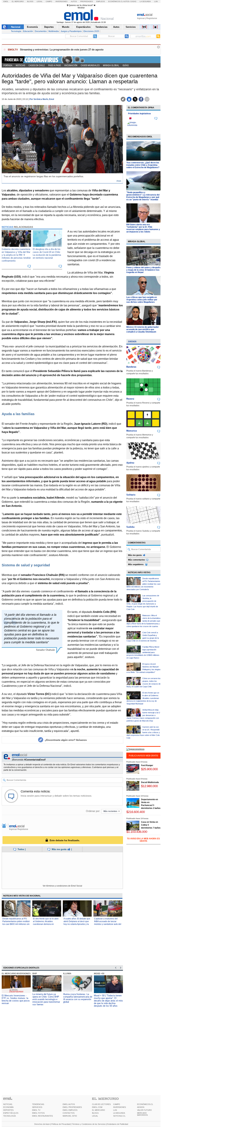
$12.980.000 (149, 786)
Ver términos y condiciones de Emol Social (62, 886)
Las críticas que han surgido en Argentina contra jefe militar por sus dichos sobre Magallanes (141, 299)
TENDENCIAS (38, 1104)
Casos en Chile (37, 65)
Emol (5, 1)
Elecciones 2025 (91, 31)
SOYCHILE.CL (119, 1116)
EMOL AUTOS (69, 1104)
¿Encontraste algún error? (66, 740)
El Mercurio (18, 1)
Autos (74, 1)
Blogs (30, 1)
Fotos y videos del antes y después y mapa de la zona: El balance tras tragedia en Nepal (143, 269)
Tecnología (16, 31)
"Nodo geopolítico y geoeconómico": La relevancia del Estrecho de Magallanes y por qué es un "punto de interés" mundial (142, 196)
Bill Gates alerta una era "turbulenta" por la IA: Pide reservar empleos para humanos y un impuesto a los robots (143, 228)
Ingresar (141, 18)
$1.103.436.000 (136, 831)
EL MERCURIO (98, 1110)
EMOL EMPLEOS (70, 1110)
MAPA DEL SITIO (70, 1116)
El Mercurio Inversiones (16, 973)
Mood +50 (99, 973)
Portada (7, 65)
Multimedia (53, 31)
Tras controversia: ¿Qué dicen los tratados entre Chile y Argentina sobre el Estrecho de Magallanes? (142, 165)
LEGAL (95, 1116)
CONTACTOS (68, 1113)
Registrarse (151, 18)
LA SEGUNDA (119, 1113)
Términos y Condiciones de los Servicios (89, 1124)
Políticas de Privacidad (60, 1124)
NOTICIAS (7, 1104)
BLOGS (95, 1113)
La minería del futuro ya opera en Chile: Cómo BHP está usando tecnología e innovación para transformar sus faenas (46, 999)
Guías (126, 65)
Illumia (67, 973)
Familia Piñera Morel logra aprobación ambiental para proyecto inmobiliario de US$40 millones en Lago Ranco (143, 652)
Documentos (41, 31)
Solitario (130, 494)
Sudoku (130, 527)
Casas (133, 1)
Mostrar (81, 7)
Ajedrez (130, 462)
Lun (156, 1)
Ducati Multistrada (150, 782)
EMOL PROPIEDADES (72, 1107)
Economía (32, 27)
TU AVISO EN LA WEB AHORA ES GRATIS (143, 839)
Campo (49, 1)
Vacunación (70, 65)
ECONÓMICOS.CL (145, 1104)
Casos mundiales (90, 65)
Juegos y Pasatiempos (71, 31)
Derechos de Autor (42, 1124)
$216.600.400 (135, 812)
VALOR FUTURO (144, 1110)
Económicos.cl (115, 1)
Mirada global (111, 65)
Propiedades (86, 1)
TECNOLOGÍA (9, 1116)
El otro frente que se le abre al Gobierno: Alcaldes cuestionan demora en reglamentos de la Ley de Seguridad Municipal (46, 924)
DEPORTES (8, 1110)
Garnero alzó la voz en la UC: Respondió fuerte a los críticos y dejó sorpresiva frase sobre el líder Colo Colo (143, 732)
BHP (34, 973)
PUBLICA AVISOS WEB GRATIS (143, 755)
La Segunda (145, 1)
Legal (40, 1)
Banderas (131, 367)
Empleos (100, 1)
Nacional (15, 27)
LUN (115, 1110)
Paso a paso (54, 65)
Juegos (132, 341)
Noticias (20, 65)
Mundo (65, 27)
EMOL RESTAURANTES (42, 1116)
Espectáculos (83, 27)
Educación (28, 31)
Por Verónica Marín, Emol (42, 99)
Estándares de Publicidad (117, 1124)
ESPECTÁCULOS (10, 1113)
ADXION (140, 1107)
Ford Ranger (147, 765)
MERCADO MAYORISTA (142, 1114)
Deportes (49, 27)
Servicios (131, 27)
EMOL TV (36, 1110)
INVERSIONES (119, 1107)
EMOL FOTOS (38, 1113)
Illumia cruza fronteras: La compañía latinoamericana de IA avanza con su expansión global (77, 998)
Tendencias (101, 27)
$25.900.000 (149, 769)
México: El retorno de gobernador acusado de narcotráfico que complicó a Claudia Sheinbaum (142, 329)
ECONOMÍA (8, 1107)
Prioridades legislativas (139, 113)
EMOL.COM (97, 1107)
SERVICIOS (37, 1107)
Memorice (131, 430)
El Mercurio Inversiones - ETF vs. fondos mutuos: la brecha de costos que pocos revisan (16, 999)
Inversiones (61, 1)
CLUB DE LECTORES (101, 1104)
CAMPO (116, 1104)
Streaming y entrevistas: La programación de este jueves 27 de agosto (61, 49)
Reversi (130, 399)
